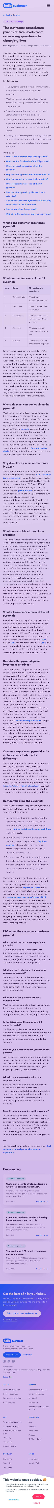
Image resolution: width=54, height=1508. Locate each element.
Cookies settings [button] (13, 1500)
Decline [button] (37, 1503)
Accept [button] (38, 1497)
